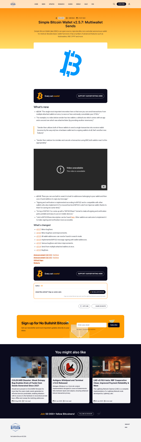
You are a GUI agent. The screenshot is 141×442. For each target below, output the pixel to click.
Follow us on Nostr (85, 414)
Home (36, 4)
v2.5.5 (38, 236)
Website (37, 263)
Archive (56, 255)
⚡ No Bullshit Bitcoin (97, 292)
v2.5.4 (38, 247)
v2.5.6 (38, 233)
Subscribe (121, 4)
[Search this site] (114, 4)
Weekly (78, 4)
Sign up (127, 424)
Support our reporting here (90, 96)
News (43, 4)
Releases (61, 18)
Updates (51, 4)
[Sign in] (129, 4)
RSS (93, 4)
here (73, 217)
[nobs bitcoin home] (13, 4)
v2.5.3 (38, 250)
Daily (86, 4)
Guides (70, 4)
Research (61, 4)
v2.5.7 (38, 229)
